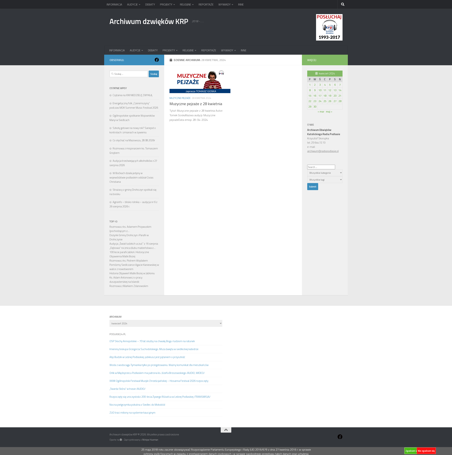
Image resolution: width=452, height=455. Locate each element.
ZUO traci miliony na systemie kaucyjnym (132, 413)
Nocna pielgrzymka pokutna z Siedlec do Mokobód (137, 405)
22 (309, 101)
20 (335, 96)
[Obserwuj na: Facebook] (157, 60)
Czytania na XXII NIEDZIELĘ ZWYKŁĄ (132, 95)
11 (324, 90)
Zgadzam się (412, 451)
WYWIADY (224, 4)
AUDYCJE (132, 4)
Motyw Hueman (150, 439)
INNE (241, 4)
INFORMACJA (114, 4)
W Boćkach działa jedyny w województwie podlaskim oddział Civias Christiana (131, 177)
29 (309, 107)
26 (329, 101)
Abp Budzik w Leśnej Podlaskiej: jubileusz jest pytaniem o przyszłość (147, 357)
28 (339, 101)
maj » (329, 112)
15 (309, 96)
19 (329, 96)
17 (320, 96)
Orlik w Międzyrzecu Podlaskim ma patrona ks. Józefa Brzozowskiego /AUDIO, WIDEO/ (157, 373)
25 (324, 101)
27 (335, 101)
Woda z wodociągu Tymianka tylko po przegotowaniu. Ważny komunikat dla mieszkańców (159, 365)
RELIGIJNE (185, 4)
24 (320, 101)
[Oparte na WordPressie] (121, 440)
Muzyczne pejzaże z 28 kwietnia (196, 104)
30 (314, 107)
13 (335, 90)
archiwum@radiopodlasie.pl (323, 151)
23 (314, 101)
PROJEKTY (166, 4)
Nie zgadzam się (426, 451)
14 (339, 90)
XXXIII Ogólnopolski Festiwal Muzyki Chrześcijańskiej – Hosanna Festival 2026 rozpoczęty (158, 381)
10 (320, 90)
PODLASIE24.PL (117, 334)
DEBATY (150, 4)
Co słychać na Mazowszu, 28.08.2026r (134, 140)
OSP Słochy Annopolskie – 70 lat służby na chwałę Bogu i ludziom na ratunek (152, 341)
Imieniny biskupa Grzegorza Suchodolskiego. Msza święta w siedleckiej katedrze (153, 349)
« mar (321, 112)
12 (329, 90)
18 (324, 96)
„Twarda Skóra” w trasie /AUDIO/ (127, 389)
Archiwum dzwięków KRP (148, 21)
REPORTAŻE (206, 4)
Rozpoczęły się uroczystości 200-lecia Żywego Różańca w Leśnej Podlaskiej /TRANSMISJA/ (159, 397)
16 (314, 96)
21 (339, 96)
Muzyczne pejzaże (180, 98)
